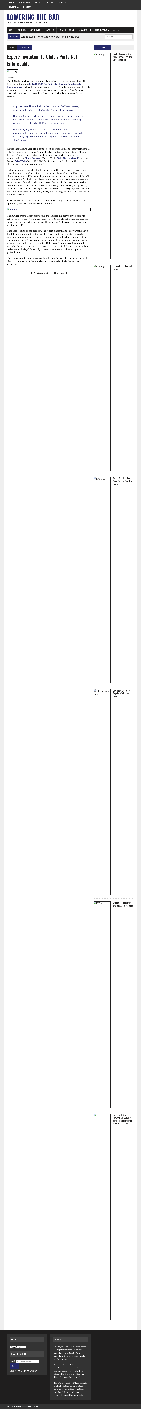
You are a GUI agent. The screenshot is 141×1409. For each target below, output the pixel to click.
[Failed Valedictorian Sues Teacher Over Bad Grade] (102, 681)
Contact (38, 2)
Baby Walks (21, 161)
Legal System (85, 29)
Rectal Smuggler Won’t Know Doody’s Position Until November (123, 56)
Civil (11, 29)
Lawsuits (50, 29)
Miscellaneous (102, 29)
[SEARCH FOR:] (119, 36)
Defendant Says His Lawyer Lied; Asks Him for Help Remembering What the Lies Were (122, 1119)
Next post (59, 273)
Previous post (40, 273)
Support (50, 2)
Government (35, 29)
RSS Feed (27, 7)
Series (116, 29)
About (12, 2)
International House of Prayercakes (122, 268)
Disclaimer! (24, 2)
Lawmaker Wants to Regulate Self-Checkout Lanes (123, 693)
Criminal (21, 29)
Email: (13, 1361)
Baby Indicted (33, 158)
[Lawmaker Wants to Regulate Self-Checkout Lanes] (102, 893)
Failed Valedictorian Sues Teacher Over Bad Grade (122, 481)
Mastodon (14, 7)
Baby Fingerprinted (67, 158)
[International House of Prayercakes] (102, 469)
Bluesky (62, 2)
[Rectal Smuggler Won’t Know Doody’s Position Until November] (102, 256)
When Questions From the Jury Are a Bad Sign (123, 904)
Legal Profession (66, 29)
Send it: (13, 1370)
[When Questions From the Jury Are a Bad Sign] (102, 1105)
